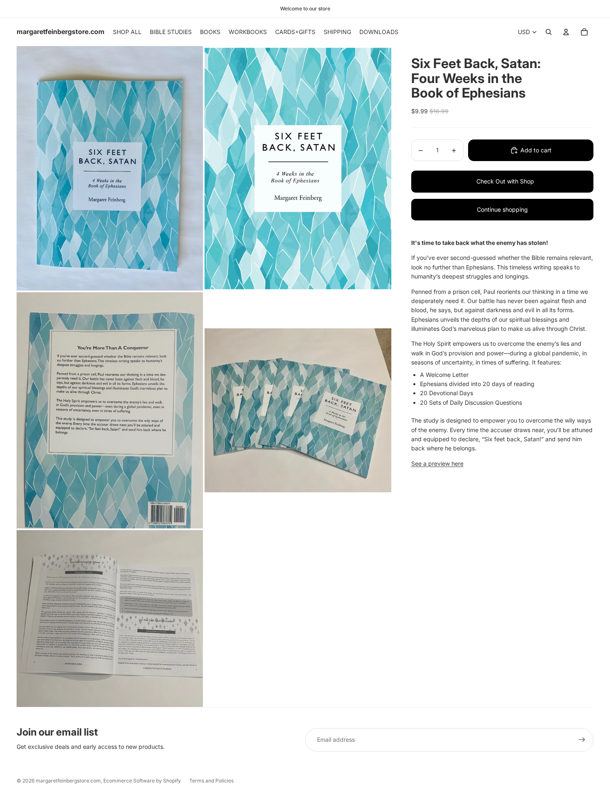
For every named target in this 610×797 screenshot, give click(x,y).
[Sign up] (582, 740)
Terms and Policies (211, 780)
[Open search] (548, 32)
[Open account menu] (566, 32)
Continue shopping (502, 209)
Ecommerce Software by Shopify (142, 780)
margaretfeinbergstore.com (68, 780)
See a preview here (437, 463)
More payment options (496, 182)
